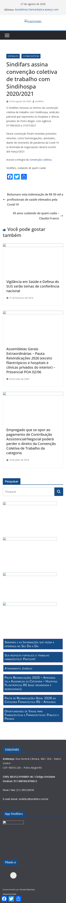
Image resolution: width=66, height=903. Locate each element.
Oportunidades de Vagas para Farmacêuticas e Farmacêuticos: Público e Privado (32, 715)
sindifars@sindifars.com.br (33, 799)
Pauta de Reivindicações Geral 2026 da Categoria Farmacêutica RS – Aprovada (30, 700)
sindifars (39, 101)
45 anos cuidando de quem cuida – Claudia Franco (36, 215)
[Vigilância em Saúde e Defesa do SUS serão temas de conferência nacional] (33, 246)
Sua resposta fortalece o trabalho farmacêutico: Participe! (27, 657)
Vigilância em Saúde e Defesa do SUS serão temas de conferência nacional (32, 286)
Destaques (13, 56)
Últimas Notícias (31, 56)
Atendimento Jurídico (18, 668)
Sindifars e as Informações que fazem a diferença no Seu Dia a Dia (29, 644)
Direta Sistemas (27, 889)
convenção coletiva (40, 159)
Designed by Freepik (9, 894)
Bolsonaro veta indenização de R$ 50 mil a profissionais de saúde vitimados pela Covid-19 (35, 199)
